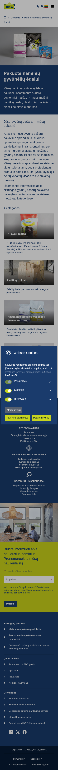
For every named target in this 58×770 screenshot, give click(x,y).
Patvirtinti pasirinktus (17, 417)
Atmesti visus (14, 410)
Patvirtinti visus (41, 417)
